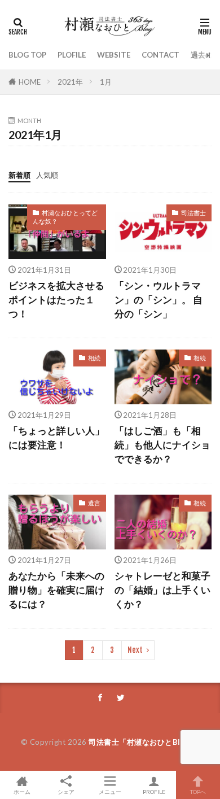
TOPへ (198, 791)
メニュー (110, 791)
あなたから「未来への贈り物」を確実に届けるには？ (56, 590)
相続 (94, 357)
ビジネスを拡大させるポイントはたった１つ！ (56, 300)
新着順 (19, 175)
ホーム (22, 791)
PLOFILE (72, 54)
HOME (30, 81)
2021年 (70, 81)
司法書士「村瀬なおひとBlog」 (143, 741)
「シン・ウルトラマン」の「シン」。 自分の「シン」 (159, 300)
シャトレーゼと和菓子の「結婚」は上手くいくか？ (162, 590)
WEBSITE (113, 54)
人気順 (47, 175)
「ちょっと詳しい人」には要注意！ (56, 438)
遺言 (94, 503)
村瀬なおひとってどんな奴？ (65, 217)
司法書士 (193, 212)
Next (135, 649)
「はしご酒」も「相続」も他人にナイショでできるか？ (162, 445)
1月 (106, 81)
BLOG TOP (27, 54)
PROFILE (154, 791)
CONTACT (160, 54)
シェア (66, 791)
